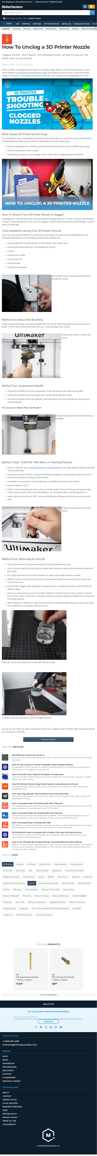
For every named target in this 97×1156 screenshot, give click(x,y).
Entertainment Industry (74, 871)
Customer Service (41, 2)
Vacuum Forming (42, 896)
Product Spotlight (79, 896)
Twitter (41, 1027)
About (6, 1092)
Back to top (48, 1004)
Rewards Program (12, 1107)
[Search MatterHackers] (92, 12)
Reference (75, 29)
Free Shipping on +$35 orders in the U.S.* (17, 2)
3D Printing (16, 29)
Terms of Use (9, 1121)
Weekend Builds (51, 29)
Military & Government (37, 902)
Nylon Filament (53, 468)
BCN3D (51, 877)
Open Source (63, 877)
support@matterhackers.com (20, 1045)
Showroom (9, 1063)
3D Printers (37, 24)
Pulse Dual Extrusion (60, 896)
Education (17, 890)
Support (7, 1074)
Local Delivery (10, 1103)
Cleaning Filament (35, 468)
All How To (6, 29)
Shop (5, 1056)
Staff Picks (26, 24)
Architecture (8, 915)
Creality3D (77, 908)
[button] (48, 18)
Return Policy (10, 1114)
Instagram (46, 1027)
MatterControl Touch (11, 877)
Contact (7, 1096)
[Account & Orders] (85, 6)
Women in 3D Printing (51, 890)
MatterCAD (7, 871)
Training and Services (82, 24)
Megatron (76, 877)
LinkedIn (51, 1027)
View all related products (48, 995)
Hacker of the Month (44, 915)
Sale (17, 24)
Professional (10, 1067)
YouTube (61, 1027)
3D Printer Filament (51, 24)
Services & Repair (11, 1081)
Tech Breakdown (31, 890)
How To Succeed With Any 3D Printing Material (50, 908)
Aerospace (7, 902)
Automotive (20, 871)
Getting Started (9, 908)
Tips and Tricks (68, 883)
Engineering (57, 871)
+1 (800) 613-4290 (55, 2)
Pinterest (56, 1027)
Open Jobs (20, 902)
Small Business (64, 29)
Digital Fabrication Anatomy (14, 883)
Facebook (36, 1027)
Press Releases (60, 864)
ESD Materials (29, 877)
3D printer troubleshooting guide (32, 73)
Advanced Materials (11, 896)
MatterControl (38, 29)
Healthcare (27, 29)
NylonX (41, 877)
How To (32, 883)
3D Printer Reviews (24, 915)
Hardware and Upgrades (48, 883)
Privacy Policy (10, 1117)
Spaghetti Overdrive (58, 902)
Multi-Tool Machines (77, 902)
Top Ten (6, 890)
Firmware (19, 864)
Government (9, 1077)
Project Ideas (68, 890)
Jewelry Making (42, 871)
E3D (30, 871)
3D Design (31, 864)
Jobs (5, 1110)
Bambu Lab (66, 24)
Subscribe (48, 1021)
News (5, 1060)
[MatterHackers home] (12, 7)
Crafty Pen (88, 877)
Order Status (10, 1100)
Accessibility (9, 1124)
